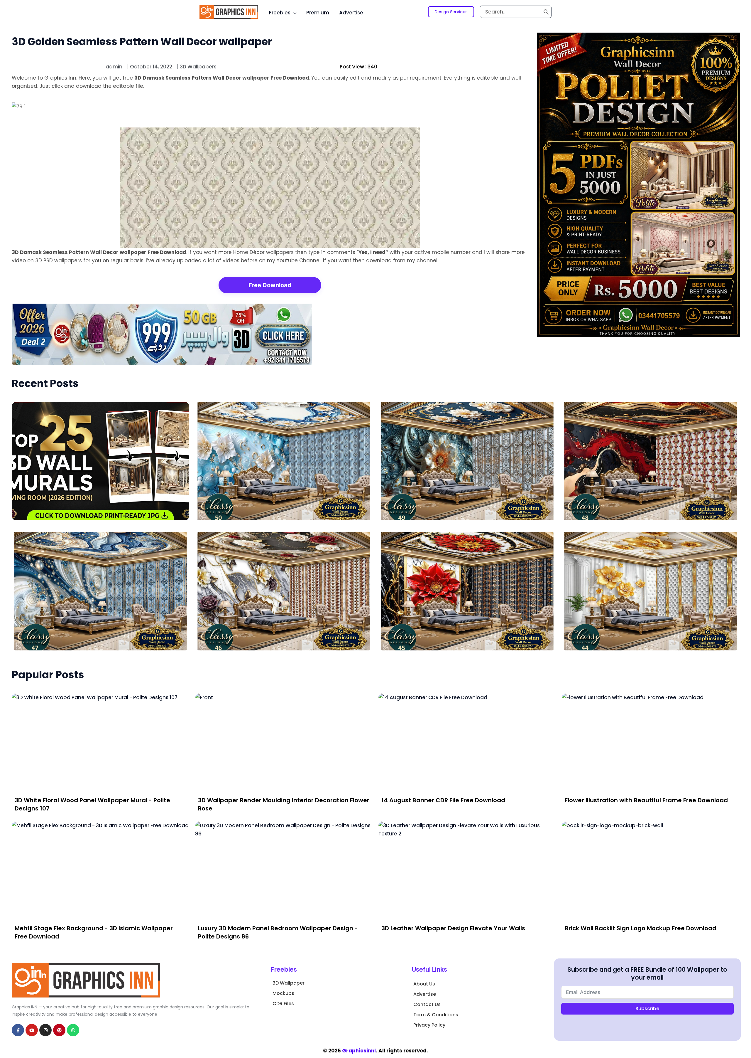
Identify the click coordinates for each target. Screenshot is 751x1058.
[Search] (546, 12)
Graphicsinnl (359, 1050)
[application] (293, 12)
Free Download (269, 285)
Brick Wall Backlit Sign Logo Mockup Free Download (640, 928)
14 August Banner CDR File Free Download (443, 800)
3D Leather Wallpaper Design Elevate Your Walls (453, 928)
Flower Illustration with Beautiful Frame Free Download (646, 800)
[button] (451, 11)
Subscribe (647, 1008)
